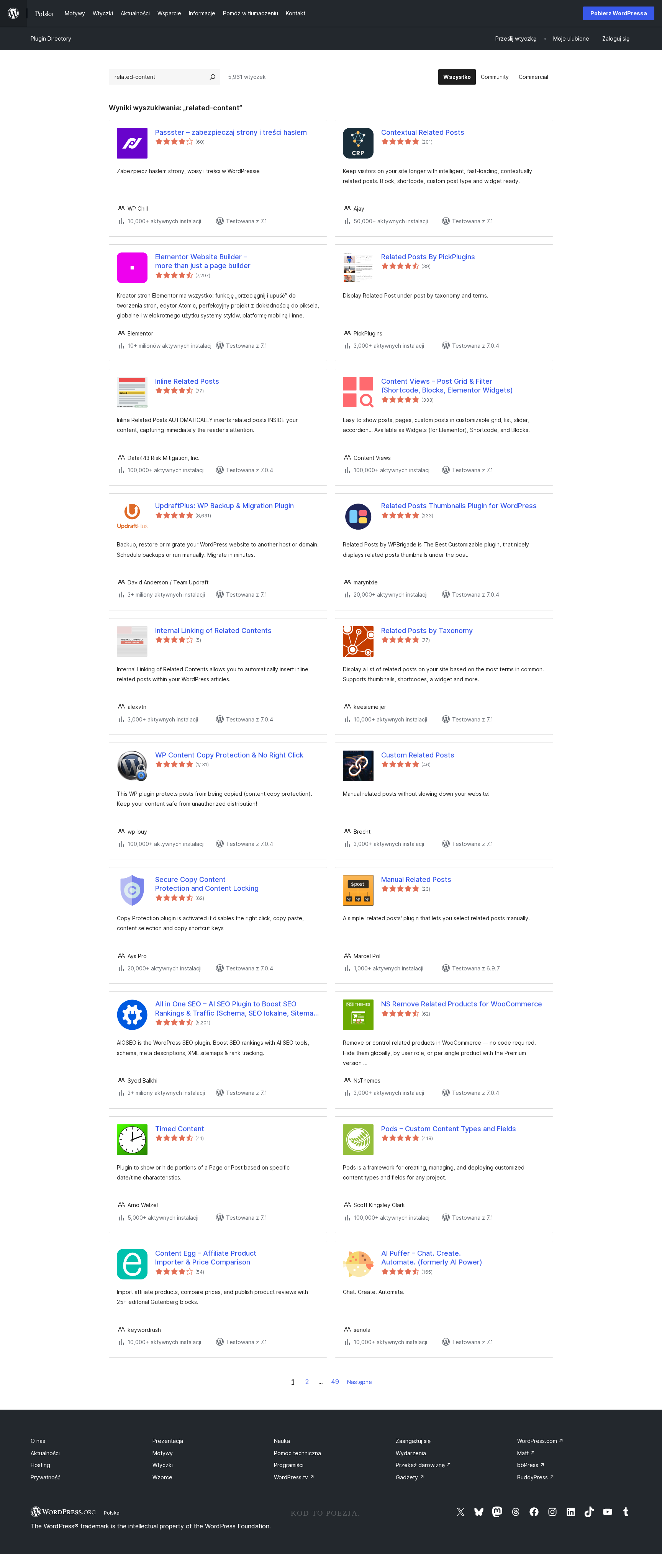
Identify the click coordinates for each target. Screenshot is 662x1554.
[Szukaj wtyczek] (212, 77)
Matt (526, 1453)
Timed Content (179, 1129)
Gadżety (410, 1477)
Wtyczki (162, 1465)
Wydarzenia (411, 1453)
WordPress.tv (294, 1477)
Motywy (162, 1453)
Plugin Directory (51, 38)
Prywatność (46, 1477)
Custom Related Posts (417, 755)
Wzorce (162, 1477)
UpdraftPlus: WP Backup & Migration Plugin (224, 506)
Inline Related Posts (187, 381)
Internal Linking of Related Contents (213, 631)
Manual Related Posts (416, 879)
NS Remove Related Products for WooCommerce (461, 1004)
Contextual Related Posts (422, 132)
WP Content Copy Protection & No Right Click (229, 755)
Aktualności (45, 1453)
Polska (112, 1513)
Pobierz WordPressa (618, 13)
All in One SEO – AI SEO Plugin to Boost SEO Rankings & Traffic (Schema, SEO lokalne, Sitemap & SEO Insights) (236, 1008)
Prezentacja (167, 1441)
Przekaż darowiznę (423, 1465)
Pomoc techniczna (297, 1453)
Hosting (40, 1465)
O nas (38, 1441)
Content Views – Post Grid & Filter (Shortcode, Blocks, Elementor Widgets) (447, 385)
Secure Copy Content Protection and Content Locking (207, 883)
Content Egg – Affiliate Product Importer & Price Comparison (205, 1257)
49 (335, 1382)
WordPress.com (540, 1441)
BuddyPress (535, 1477)
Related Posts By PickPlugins (428, 257)
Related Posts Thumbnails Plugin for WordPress (459, 506)
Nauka (282, 1441)
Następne (359, 1382)
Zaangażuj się (413, 1441)
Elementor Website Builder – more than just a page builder (203, 261)
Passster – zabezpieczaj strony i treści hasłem (231, 132)
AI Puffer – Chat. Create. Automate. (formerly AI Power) (431, 1257)
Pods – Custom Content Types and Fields (448, 1129)
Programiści (288, 1465)
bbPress (531, 1465)
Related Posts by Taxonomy (427, 631)
